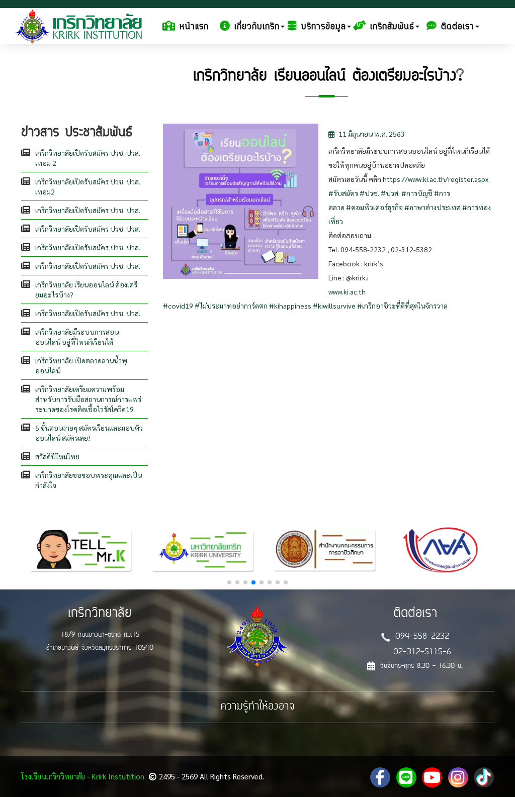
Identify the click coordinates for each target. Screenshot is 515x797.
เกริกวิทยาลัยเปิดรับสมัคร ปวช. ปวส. (87, 210)
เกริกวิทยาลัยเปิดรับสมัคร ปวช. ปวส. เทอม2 (87, 186)
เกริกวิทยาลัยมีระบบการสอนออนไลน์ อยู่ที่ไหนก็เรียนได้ (77, 336)
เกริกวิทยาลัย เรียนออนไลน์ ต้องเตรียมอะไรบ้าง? (86, 289)
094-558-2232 (422, 637)
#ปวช (369, 192)
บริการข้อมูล (323, 27)
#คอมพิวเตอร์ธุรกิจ (374, 207)
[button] (229, 582)
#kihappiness (290, 305)
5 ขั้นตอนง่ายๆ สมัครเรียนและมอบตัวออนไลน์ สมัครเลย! (89, 432)
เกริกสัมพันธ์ (392, 27)
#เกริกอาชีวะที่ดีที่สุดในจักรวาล (402, 305)
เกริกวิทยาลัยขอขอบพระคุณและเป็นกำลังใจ (88, 479)
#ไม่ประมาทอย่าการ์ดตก (231, 305)
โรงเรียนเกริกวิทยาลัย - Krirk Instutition (82, 776)
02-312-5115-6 (422, 652)
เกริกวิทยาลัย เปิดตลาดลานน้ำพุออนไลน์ (81, 365)
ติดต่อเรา (457, 27)
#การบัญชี (417, 192)
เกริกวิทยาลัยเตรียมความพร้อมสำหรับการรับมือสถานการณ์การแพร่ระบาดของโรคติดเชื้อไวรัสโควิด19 (88, 399)
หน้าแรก (194, 27)
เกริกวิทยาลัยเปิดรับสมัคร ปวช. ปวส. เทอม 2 (87, 157)
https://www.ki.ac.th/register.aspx (435, 178)
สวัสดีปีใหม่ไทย (57, 456)
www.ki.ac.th (347, 291)
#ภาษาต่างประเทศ (432, 207)
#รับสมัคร (343, 192)
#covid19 (178, 305)
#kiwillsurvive (334, 305)
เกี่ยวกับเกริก (257, 27)
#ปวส (389, 192)
